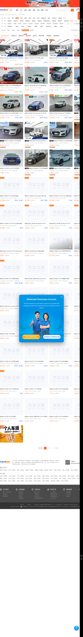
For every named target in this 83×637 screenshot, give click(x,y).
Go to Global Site (31, 337)
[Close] (62, 297)
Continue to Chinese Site (52, 337)
